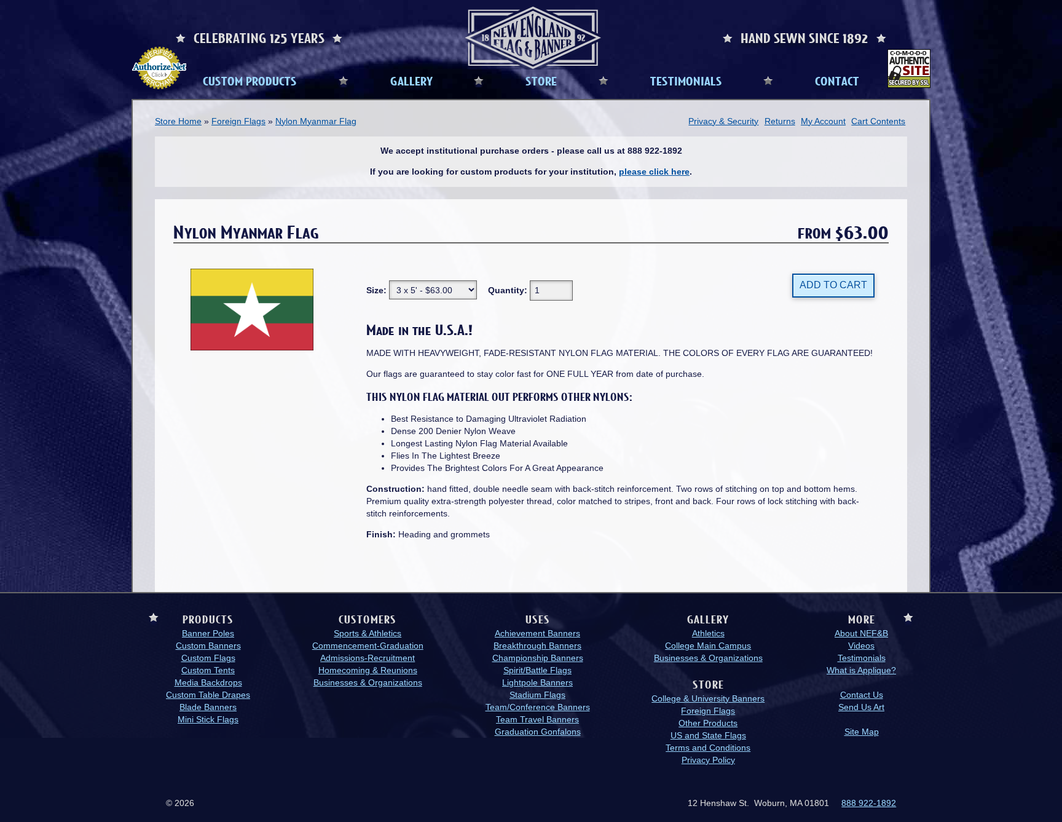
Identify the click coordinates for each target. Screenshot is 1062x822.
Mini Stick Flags (208, 719)
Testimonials (862, 658)
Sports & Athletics (367, 633)
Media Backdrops (208, 682)
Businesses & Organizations (367, 682)
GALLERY (411, 80)
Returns (780, 121)
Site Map (861, 732)
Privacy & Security (723, 121)
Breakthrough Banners (537, 645)
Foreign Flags (238, 121)
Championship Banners (537, 658)
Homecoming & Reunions (367, 670)
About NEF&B (861, 633)
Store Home (178, 121)
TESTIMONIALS (686, 80)
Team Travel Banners (537, 719)
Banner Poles (208, 633)
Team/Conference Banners (538, 707)
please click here (654, 171)
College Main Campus (708, 645)
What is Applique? (861, 670)
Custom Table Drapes (208, 695)
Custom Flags (208, 658)
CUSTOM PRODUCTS (250, 80)
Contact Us (861, 695)
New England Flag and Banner (533, 37)
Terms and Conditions (708, 748)
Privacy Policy (708, 760)
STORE (541, 80)
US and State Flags (708, 735)
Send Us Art (861, 707)
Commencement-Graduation (367, 645)
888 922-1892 (868, 803)
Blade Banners (208, 707)
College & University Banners (708, 698)
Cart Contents (878, 121)
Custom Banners (208, 645)
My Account (823, 121)
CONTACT (837, 80)
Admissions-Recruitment (367, 658)
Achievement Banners (537, 633)
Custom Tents (208, 670)
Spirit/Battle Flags (537, 670)
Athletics (708, 633)
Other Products (708, 723)
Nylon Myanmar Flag (315, 121)
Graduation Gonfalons (538, 732)
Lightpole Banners (537, 682)
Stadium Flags (537, 695)
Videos (861, 645)
